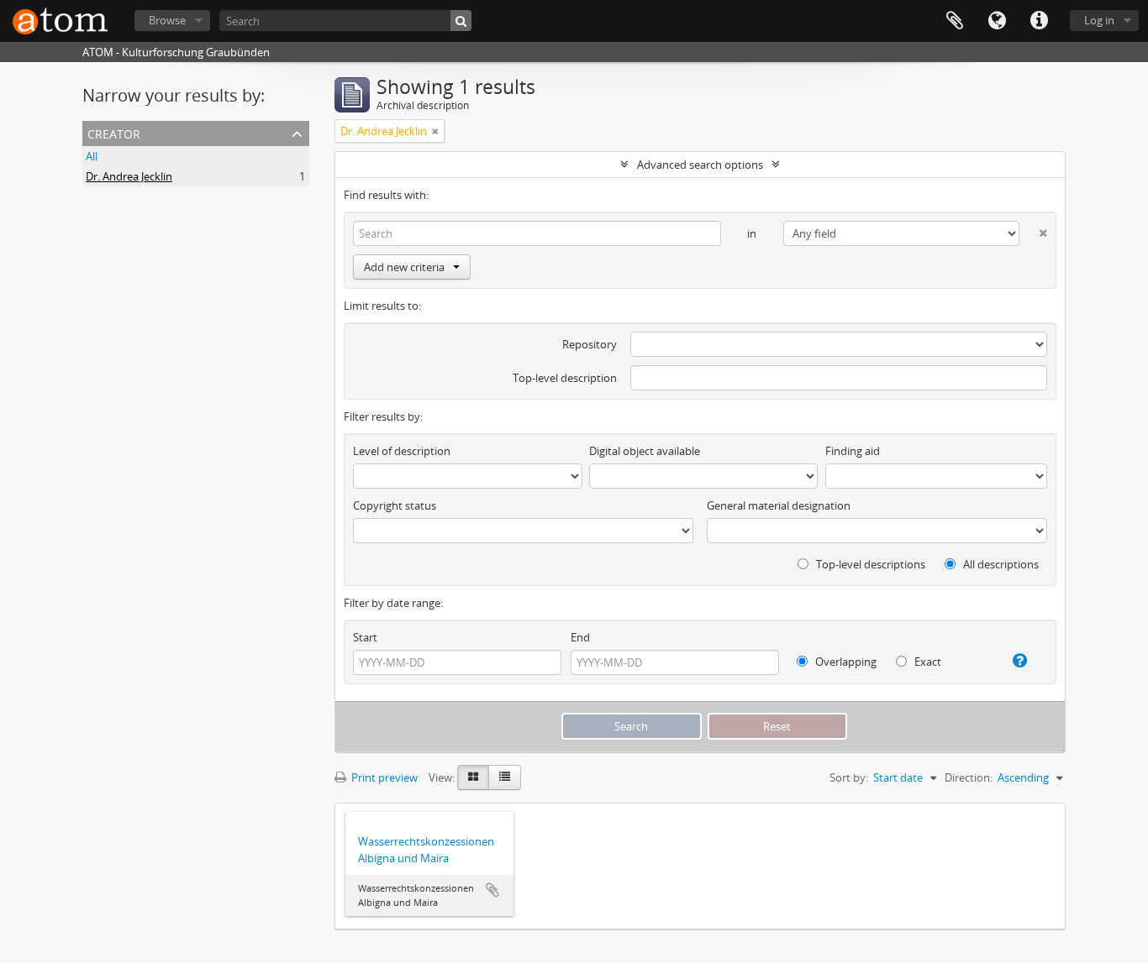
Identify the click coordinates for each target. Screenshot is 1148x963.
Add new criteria (404, 267)
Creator (113, 132)
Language (997, 21)
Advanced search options (700, 164)
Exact (926, 661)
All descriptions (1000, 564)
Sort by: (848, 777)
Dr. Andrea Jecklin (129, 176)
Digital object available (644, 450)
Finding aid (852, 450)
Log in (1099, 20)
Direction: (969, 777)
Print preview (383, 777)
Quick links (1039, 21)
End (580, 637)
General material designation (778, 505)
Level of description (401, 450)
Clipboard (955, 21)
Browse (167, 20)
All (91, 156)
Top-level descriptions (869, 564)
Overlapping (845, 661)
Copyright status (394, 505)
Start (365, 637)
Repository (589, 344)
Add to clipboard (492, 890)
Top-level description (565, 377)
